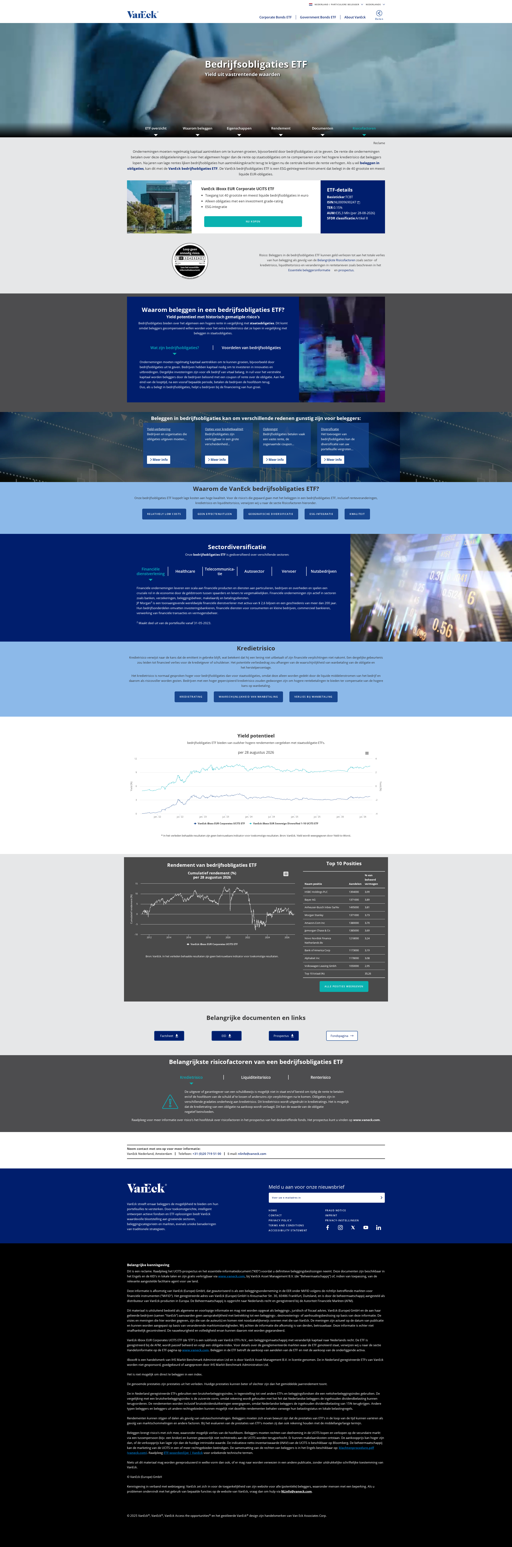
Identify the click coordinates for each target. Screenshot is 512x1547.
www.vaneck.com (366, 1120)
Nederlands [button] (374, 4)
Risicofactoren (364, 128)
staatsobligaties (262, 323)
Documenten (322, 128)
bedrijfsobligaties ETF (209, 554)
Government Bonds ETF (318, 17)
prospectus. (346, 270)
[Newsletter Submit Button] (381, 1197)
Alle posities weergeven (344, 986)
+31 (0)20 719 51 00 (207, 1154)
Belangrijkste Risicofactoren (336, 260)
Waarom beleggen (197, 128)
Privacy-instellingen (342, 1220)
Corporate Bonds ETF (275, 17)
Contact (275, 1215)
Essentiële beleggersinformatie (309, 270)
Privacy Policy (280, 1220)
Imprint (331, 1215)
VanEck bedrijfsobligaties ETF (193, 168)
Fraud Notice (335, 1210)
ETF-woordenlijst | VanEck (183, 1453)
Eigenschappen (239, 128)
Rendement (281, 128)
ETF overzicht (156, 128)
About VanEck (355, 17)
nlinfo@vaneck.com (252, 1154)
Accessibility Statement (288, 1230)
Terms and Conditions (286, 1225)
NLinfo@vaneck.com (296, 1491)
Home (273, 1210)
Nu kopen (253, 221)
